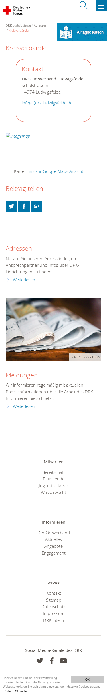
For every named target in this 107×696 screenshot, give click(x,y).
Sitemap (53, 600)
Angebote (53, 546)
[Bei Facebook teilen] (24, 206)
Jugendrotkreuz (53, 485)
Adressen (40, 25)
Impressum (53, 613)
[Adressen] (9, 230)
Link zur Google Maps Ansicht (55, 171)
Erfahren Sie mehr (15, 691)
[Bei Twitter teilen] (11, 206)
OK (87, 679)
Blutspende (53, 478)
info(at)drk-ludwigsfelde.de (47, 103)
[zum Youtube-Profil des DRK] (63, 660)
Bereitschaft (53, 472)
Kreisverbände (19, 30)
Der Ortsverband (53, 532)
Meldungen (22, 375)
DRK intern (53, 620)
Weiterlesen (24, 279)
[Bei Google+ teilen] (36, 206)
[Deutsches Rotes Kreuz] (16, 11)
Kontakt (53, 593)
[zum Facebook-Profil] (39, 660)
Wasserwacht (53, 492)
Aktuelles (53, 539)
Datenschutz (53, 606)
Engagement (54, 553)
